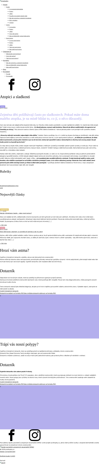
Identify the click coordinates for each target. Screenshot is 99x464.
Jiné (1, 188)
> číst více (3, 225)
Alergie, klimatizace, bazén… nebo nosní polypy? (16, 213)
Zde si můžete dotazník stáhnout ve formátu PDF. (40, 293)
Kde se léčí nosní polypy (15, 49)
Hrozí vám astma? (11, 56)
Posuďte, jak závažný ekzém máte (18, 16)
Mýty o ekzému (13, 20)
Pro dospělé (9, 76)
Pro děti (8, 74)
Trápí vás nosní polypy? (12, 58)
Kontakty (6, 60)
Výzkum (11, 22)
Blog (4, 69)
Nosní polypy (9, 38)
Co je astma (12, 27)
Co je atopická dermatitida (16, 9)
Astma (8, 25)
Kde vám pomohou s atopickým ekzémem (20, 18)
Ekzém (8, 7)
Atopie (5, 5)
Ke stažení (6, 72)
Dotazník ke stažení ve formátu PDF (12, 293)
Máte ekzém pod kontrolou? (13, 54)
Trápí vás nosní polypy (15, 47)
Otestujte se (7, 51)
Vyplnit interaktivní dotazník (9, 291)
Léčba (10, 13)
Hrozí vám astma (13, 33)
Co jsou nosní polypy (14, 40)
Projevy (11, 11)
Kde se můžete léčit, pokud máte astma (19, 36)
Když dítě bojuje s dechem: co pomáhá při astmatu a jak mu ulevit (21, 232)
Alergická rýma (13, 186)
